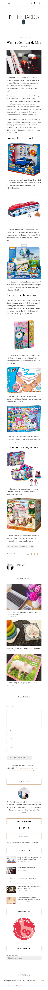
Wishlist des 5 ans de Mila (26, 868)
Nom (9, 731)
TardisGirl (20, 564)
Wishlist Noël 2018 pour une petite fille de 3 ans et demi (29, 887)
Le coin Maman (24, 38)
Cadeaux (23, 547)
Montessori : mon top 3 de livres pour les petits (24, 648)
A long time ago (12, 955)
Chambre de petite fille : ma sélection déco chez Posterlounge (28, 898)
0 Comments (11, 554)
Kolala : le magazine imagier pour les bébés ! (22, 683)
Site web (10, 747)
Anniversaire (12, 547)
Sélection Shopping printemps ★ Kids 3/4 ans (22, 879)
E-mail (9, 739)
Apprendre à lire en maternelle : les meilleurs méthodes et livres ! (29, 858)
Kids (31, 547)
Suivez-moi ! (40, 980)
